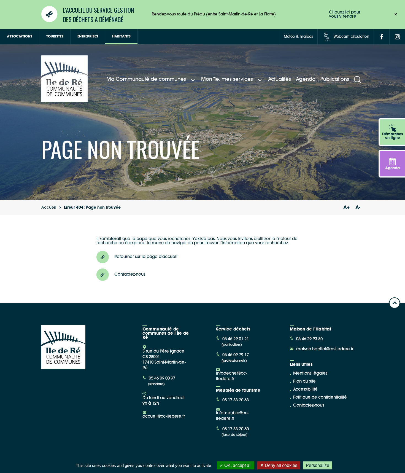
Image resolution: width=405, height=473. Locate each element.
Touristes (54, 36)
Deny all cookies (280, 465)
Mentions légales (310, 374)
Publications (334, 79)
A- (357, 207)
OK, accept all (237, 465)
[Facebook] (381, 36)
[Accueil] (64, 99)
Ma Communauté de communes (146, 79)
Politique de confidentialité (320, 398)
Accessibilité (305, 390)
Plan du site (304, 382)
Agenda (305, 79)
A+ (346, 207)
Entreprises (87, 36)
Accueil (48, 208)
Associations (19, 36)
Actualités (279, 79)
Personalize (317, 465)
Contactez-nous (308, 406)
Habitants (121, 36)
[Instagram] (397, 36)
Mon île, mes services (227, 79)
